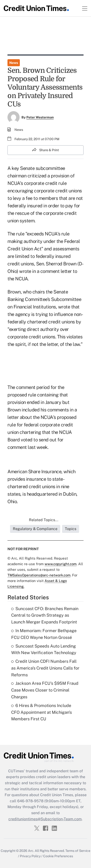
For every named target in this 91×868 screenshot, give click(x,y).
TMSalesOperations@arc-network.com (38, 575)
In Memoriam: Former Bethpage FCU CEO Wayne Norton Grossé (44, 634)
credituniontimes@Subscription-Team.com (45, 819)
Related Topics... (43, 520)
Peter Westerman (40, 117)
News (13, 63)
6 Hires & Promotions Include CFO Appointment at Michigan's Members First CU (41, 712)
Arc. (31, 851)
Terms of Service (77, 851)
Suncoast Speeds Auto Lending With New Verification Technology (43, 649)
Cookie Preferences (58, 856)
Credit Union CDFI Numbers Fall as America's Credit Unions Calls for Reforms (45, 668)
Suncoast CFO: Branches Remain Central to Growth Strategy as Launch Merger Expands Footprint (44, 615)
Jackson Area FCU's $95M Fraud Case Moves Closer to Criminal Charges (44, 690)
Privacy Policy (30, 856)
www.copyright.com (61, 564)
